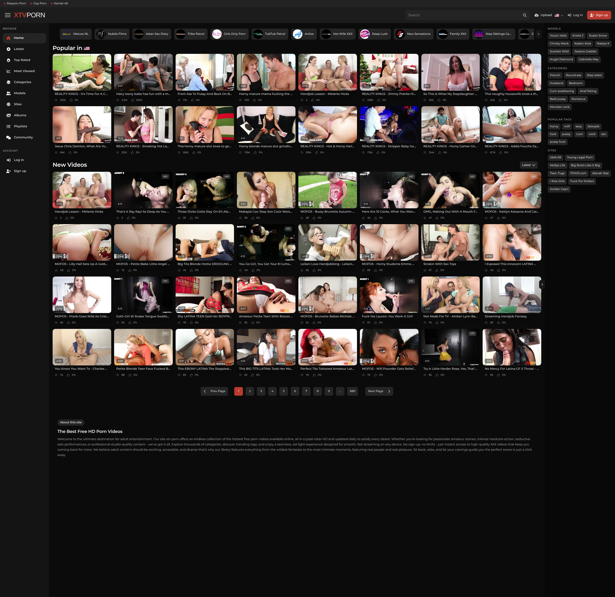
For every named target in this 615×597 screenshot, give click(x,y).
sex (603, 134)
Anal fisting (588, 91)
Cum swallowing (562, 91)
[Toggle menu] (8, 15)
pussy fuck (558, 142)
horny (554, 126)
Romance (578, 99)
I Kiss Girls (557, 181)
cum (579, 134)
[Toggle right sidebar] (542, 284)
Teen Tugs (557, 173)
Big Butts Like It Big (585, 165)
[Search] (525, 15)
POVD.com (578, 173)
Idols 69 (555, 157)
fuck (553, 134)
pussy (566, 134)
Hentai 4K (61, 3)
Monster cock (560, 107)
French (555, 75)
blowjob (593, 126)
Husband (556, 83)
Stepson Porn (16, 3)
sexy (579, 126)
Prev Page (218, 391)
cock (592, 134)
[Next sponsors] (538, 34)
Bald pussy (558, 99)
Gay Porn (40, 3)
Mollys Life (557, 165)
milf (567, 126)
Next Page (375, 391)
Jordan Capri (559, 189)
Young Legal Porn (580, 157)
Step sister (594, 75)
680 (352, 391)
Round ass (573, 75)
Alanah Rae (600, 173)
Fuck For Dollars (582, 181)
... (340, 391)
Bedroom (576, 83)
